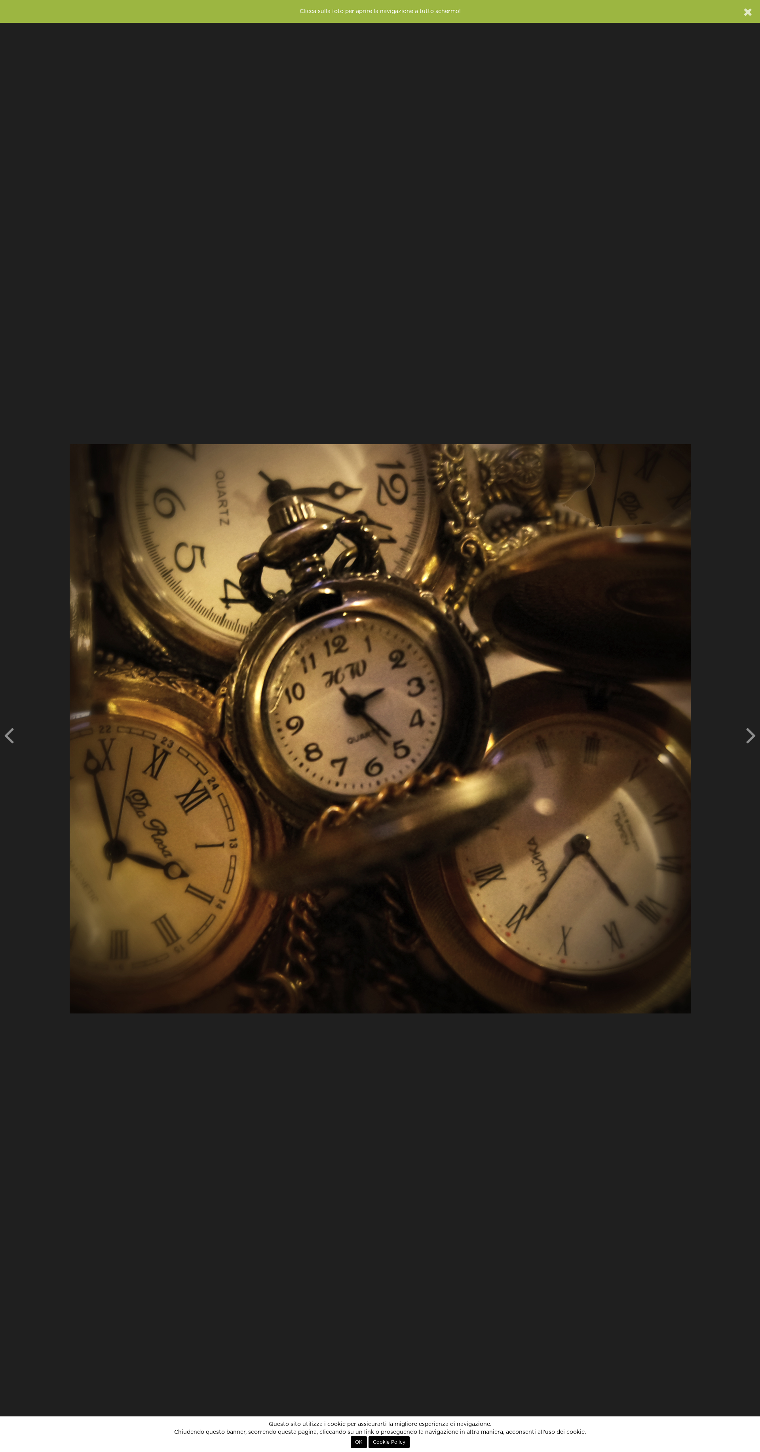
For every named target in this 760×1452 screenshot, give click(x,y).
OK (359, 1442)
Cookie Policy (389, 1442)
